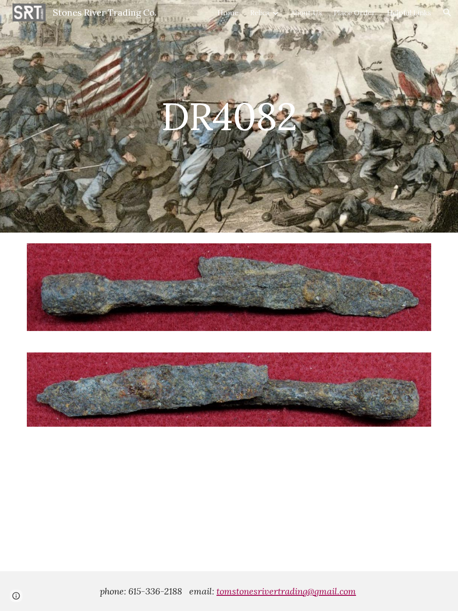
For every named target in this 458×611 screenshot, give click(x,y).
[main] (229, 116)
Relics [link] (260, 12)
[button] (447, 12)
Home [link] (227, 12)
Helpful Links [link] (409, 12)
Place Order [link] (354, 12)
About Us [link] (306, 12)
